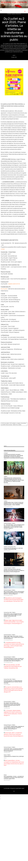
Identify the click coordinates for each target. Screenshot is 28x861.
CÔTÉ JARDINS (12, 423)
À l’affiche (9, 14)
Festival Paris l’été (11, 546)
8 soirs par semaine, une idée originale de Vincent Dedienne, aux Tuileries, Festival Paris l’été (13, 682)
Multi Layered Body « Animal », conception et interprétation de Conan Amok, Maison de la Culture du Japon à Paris (14, 777)
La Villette (18, 423)
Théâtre (5, 476)
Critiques (6, 453)
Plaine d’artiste (9, 424)
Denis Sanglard (7, 484)
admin (14, 55)
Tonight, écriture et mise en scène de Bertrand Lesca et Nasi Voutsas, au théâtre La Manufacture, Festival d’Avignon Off (14, 570)
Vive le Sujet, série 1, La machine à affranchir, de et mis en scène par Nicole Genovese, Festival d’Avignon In (14, 750)
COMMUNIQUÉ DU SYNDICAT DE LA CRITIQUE (14, 756)
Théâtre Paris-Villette (16, 424)
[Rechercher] (25, 11)
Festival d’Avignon (7, 523)
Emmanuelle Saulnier (8, 506)
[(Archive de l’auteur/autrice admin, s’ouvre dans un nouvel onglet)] (14, 444)
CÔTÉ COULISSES (5, 423)
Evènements (18, 14)
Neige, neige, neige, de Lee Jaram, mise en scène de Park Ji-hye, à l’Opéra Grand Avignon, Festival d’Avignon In (14, 637)
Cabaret (5, 546)
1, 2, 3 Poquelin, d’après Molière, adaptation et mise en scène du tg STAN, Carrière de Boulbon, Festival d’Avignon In (14, 727)
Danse (5, 755)
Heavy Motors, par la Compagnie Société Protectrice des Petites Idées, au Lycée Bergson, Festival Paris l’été (13, 615)
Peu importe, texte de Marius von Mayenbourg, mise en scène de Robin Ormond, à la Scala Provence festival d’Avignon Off (12, 704)
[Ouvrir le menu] (1, 10)
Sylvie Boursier (7, 529)
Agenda (13, 14)
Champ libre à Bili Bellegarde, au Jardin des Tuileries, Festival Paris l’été (13, 549)
